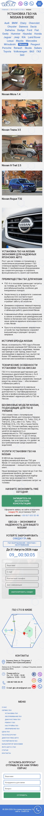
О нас (4, 707)
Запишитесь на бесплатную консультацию (22, 501)
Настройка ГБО (11, 726)
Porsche (6, 47)
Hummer (15, 33)
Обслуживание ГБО (13, 716)
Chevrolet (34, 23)
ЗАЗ (22, 55)
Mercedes (31, 40)
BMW (15, 23)
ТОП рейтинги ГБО (9, 741)
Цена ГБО (6, 732)
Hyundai (27, 33)
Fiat (37, 30)
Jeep (16, 37)
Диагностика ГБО (12, 719)
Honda (38, 33)
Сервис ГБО (6, 710)
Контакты (6, 753)
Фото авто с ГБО (9, 747)
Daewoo (23, 26)
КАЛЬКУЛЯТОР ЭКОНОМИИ (12, 744)
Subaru (38, 47)
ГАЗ (39, 51)
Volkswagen (20, 51)
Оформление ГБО (12, 729)
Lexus (10, 40)
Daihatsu (10, 30)
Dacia (33, 26)
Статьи (5, 750)
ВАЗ (32, 51)
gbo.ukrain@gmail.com (22, 688)
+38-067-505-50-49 (30, 515)
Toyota (7, 51)
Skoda (28, 47)
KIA (24, 37)
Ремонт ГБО (10, 722)
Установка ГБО (11, 713)
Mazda (19, 40)
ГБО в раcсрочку (9, 735)
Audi (6, 23)
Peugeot (35, 44)
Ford (29, 30)
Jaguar (7, 37)
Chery (23, 23)
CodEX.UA (25, 811)
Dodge (21, 30)
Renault (18, 47)
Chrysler (12, 26)
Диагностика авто (10, 738)
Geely (5, 33)
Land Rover (34, 37)
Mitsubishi (10, 44)
